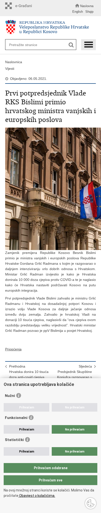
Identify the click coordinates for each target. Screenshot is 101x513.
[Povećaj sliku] (50, 189)
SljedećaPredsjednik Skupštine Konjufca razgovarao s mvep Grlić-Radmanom (74, 374)
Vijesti (9, 69)
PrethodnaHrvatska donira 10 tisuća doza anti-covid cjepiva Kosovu (29, 374)
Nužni (10, 396)
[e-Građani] (20, 5)
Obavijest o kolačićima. (36, 496)
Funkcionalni (16, 418)
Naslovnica (13, 62)
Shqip (89, 11)
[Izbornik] (88, 44)
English (77, 11)
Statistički (14, 440)
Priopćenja (13, 349)
